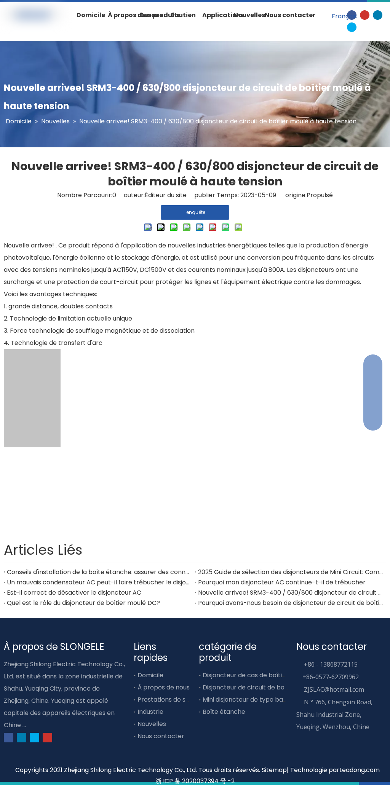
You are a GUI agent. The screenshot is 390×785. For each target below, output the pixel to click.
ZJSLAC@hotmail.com (334, 689)
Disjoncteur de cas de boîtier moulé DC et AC (270, 675)
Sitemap (274, 770)
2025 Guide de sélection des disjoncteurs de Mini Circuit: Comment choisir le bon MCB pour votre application (290, 572)
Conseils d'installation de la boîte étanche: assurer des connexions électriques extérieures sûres (99, 572)
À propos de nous (163, 687)
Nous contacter (160, 736)
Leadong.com (359, 770)
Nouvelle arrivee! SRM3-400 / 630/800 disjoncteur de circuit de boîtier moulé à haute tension (290, 592)
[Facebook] (8, 737)
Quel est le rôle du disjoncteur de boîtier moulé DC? (83, 602)
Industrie (150, 711)
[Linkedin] (377, 15)
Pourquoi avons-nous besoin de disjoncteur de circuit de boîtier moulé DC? (290, 602)
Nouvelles (151, 724)
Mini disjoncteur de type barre (247, 699)
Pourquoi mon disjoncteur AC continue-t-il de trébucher (282, 582)
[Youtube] (364, 15)
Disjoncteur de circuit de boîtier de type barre (271, 687)
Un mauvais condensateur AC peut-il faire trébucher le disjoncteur (99, 582)
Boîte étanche (224, 711)
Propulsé (320, 195)
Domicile (150, 675)
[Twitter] (351, 27)
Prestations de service (170, 699)
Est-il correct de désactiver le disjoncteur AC (74, 592)
